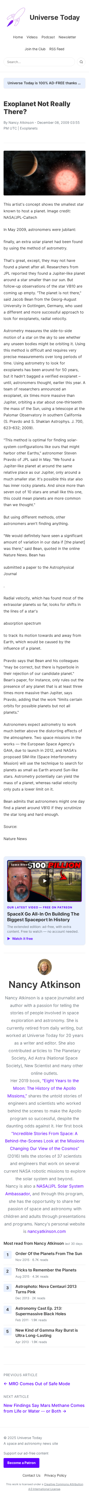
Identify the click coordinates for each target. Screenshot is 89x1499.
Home (18, 37)
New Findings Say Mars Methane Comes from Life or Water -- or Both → (44, 1408)
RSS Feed (56, 49)
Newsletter (67, 37)
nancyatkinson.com (47, 1231)
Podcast (48, 37)
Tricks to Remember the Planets (45, 1270)
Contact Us (32, 1475)
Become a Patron (21, 1463)
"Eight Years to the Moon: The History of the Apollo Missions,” (43, 1088)
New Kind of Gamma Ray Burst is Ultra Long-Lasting (46, 1333)
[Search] (81, 62)
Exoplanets (29, 128)
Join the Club (35, 49)
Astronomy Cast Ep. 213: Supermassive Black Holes (40, 1311)
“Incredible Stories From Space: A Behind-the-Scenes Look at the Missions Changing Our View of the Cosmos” (44, 1141)
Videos (32, 37)
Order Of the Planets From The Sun (48, 1253)
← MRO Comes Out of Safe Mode (37, 1383)
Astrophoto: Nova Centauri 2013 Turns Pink (46, 1289)
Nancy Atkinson (21, 122)
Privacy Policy (55, 1475)
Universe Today (55, 17)
